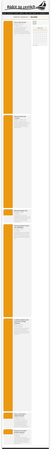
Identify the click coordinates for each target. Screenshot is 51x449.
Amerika (34, 13)
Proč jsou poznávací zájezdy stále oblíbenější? (21, 226)
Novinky (4, 13)
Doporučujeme (43, 13)
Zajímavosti (21, 13)
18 (40, 38)
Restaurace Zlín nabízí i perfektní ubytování (20, 431)
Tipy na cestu (10, 13)
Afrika (30, 13)
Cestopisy (16, 13)
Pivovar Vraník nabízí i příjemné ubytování (20, 414)
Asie (38, 13)
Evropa (26, 13)
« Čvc (34, 45)
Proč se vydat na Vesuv (20, 22)
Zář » (37, 45)
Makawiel (16, 23)
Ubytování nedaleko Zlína (20, 210)
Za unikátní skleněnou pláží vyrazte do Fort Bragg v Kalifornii (21, 321)
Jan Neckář (17, 212)
